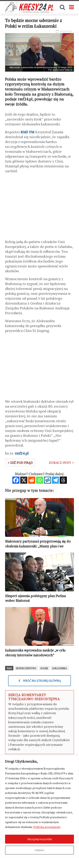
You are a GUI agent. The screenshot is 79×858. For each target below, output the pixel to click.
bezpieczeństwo (26, 668)
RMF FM (27, 131)
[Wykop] (47, 480)
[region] (39, 806)
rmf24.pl (21, 453)
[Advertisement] (39, 207)
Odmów (39, 850)
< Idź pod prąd (20, 462)
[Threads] (63, 480)
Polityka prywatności (46, 827)
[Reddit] (31, 480)
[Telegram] (55, 480)
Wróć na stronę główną (41, 681)
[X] (23, 480)
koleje (44, 668)
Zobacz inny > (61, 462)
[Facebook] (15, 480)
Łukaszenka (59, 668)
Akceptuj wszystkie (39, 839)
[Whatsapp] (39, 480)
